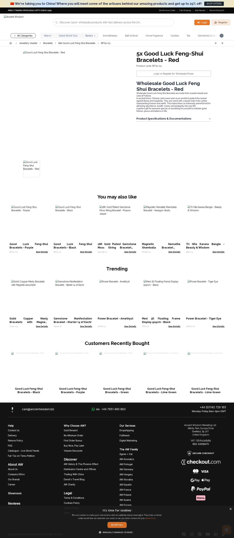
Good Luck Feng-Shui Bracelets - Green (117, 390)
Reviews (14, 503)
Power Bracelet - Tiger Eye (203, 318)
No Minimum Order (167, 10)
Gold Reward (200, 10)
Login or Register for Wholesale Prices (174, 73)
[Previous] (215, 43)
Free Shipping (185, 10)
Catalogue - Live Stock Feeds (23, 450)
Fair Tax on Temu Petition (21, 455)
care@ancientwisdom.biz (38, 409)
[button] (117, 532)
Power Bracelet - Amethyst (115, 318)
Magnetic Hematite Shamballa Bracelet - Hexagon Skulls (161, 248)
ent (124, 435)
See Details (42, 252)
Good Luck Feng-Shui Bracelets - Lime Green (161, 390)
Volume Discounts (216, 10)
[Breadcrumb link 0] (10, 43)
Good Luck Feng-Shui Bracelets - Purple (73, 390)
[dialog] (117, 522)
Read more (151, 518)
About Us (13, 469)
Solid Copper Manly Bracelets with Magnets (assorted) (29, 322)
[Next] (222, 43)
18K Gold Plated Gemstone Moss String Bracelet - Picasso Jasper (117, 248)
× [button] (230, 509)
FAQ (10, 445)
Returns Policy (15, 440)
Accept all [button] (117, 525)
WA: (111, 409)
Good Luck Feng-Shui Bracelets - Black (29, 390)
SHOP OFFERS (214, 3)
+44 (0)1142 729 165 (213, 407)
